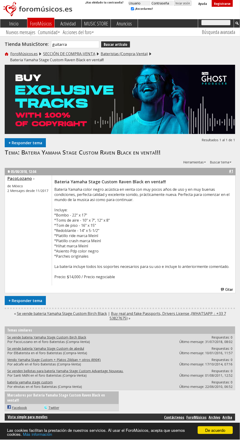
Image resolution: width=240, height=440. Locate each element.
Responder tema (25, 142)
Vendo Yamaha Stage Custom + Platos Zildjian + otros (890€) (54, 359)
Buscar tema (219, 162)
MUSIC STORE (96, 23)
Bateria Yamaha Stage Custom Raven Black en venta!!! (91, 152)
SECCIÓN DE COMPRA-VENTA (69, 53)
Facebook (19, 407)
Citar (229, 289)
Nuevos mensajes (20, 32)
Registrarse (222, 3)
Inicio (13, 23)
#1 (231, 171)
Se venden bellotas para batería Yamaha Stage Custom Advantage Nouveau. (65, 371)
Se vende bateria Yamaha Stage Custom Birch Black (62, 313)
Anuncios (124, 23)
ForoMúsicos (41, 23)
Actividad (68, 23)
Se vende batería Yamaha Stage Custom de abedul (45, 348)
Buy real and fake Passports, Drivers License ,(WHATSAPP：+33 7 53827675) (168, 316)
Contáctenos (174, 417)
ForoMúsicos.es (24, 53)
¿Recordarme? (143, 9)
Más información (37, 434)
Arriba (227, 417)
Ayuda (202, 3)
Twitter (53, 407)
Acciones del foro (77, 32)
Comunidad (48, 32)
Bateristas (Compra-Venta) (124, 53)
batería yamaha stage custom (30, 382)
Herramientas (193, 162)
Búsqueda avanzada (218, 31)
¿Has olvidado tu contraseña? (104, 2)
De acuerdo (215, 430)
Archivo (214, 417)
